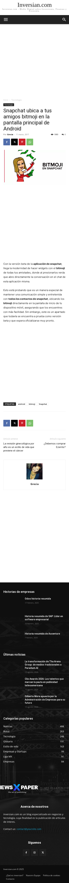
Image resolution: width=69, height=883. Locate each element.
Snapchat (43, 404)
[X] (14, 142)
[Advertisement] (34, 62)
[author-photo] (34, 479)
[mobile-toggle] (5, 19)
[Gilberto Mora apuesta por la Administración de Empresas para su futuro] (12, 701)
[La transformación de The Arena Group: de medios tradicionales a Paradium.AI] (12, 666)
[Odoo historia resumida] (12, 603)
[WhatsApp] (29, 142)
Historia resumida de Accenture (42, 633)
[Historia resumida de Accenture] (12, 638)
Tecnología (16, 99)
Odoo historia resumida (38, 598)
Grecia (10, 134)
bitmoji (32, 404)
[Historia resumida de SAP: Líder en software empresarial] (12, 621)
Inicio (5, 99)
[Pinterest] (22, 142)
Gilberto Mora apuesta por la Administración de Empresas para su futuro (45, 699)
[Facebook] (6, 142)
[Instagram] (34, 852)
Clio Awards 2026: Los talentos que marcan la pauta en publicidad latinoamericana (44, 682)
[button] (64, 19)
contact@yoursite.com (29, 829)
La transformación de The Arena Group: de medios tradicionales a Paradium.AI (43, 664)
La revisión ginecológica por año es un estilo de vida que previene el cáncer (18, 447)
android (21, 404)
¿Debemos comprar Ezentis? (55, 445)
